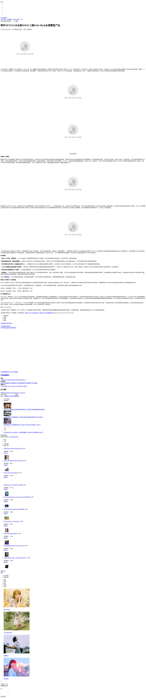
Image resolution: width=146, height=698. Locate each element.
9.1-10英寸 (18, 386)
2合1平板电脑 (19, 383)
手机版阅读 (4, 323)
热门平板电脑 (14, 371)
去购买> (6, 453)
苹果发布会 (4, 392)
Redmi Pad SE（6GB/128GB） (12, 521)
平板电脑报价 (5, 375)
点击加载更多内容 (5, 326)
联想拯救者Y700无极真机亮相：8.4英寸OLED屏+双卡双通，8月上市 (22, 424)
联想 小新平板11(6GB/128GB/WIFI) (13, 460)
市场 (14, 19)
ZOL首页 (3, 19)
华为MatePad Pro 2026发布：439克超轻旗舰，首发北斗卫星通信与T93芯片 (23, 432)
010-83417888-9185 (13, 436)
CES (24, 392)
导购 (18, 19)
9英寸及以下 (24, 386)
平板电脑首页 (12, 327)
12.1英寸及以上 (5, 386)
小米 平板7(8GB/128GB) (10, 533)
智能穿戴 (16, 396)
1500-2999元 (10, 379)
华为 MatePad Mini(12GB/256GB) (12, 448)
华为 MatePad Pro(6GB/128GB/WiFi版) (14, 509)
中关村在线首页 (5, 327)
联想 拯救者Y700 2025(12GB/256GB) (14, 545)
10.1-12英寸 (12, 386)
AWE (8, 392)
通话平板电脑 (4, 383)
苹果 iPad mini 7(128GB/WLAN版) (13, 485)
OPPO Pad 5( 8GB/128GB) (11, 472)
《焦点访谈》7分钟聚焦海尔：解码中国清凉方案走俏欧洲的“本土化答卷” (23, 417)
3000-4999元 (16, 379)
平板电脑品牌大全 (5, 371)
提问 (2, 572)
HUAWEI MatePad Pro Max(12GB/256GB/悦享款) (17, 497)
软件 (8, 277)
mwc (17, 392)
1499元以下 (4, 379)
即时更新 (9, 323)
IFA (15, 392)
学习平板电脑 (33, 383)
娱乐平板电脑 (11, 383)
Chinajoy (11, 392)
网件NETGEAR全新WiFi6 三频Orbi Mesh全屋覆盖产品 (39, 312)
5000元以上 (23, 379)
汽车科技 (11, 396)
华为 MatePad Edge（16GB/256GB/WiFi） (16, 557)
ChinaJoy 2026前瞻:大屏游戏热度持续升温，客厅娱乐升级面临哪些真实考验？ (24, 409)
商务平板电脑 (26, 383)
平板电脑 (9, 19)
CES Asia (20, 392)
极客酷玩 (6, 396)
